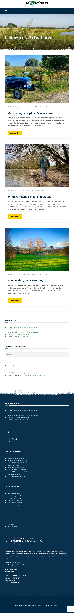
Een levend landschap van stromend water (21, 330)
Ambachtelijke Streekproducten (18, 463)
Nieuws (42, 107)
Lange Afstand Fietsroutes (16, 467)
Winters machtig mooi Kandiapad (29, 196)
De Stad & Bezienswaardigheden (18, 472)
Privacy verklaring (13, 505)
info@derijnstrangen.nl (16, 565)
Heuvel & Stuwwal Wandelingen (17, 469)
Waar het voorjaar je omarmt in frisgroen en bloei (23, 332)
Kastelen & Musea (13, 465)
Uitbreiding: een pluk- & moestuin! (30, 113)
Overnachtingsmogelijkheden (17, 496)
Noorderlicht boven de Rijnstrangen (19, 334)
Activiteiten (37, 107)
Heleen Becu (11, 373)
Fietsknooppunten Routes (16, 458)
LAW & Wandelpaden (14, 474)
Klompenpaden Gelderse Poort (17, 460)
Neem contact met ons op (16, 500)
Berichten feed (12, 526)
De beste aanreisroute (14, 498)
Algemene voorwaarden (15, 502)
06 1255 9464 (15, 562)
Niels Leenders (26, 107)
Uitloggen (11, 524)
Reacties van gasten (14, 493)
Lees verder (16, 133)
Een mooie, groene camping (25, 280)
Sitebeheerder (12, 522)
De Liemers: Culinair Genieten (17, 476)
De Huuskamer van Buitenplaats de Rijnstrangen (23, 327)
